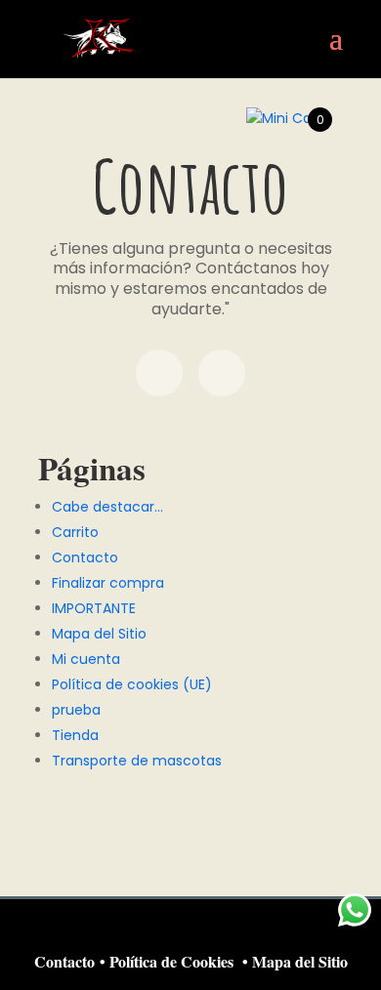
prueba (76, 710)
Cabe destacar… (107, 506)
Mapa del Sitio (99, 633)
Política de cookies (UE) (132, 684)
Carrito (75, 532)
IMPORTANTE (94, 608)
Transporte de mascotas (137, 760)
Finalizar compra (108, 583)
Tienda (75, 735)
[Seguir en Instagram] (221, 373)
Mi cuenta (86, 659)
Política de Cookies (171, 961)
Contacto (85, 557)
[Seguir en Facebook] (159, 373)
